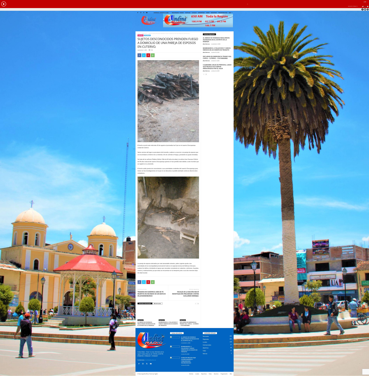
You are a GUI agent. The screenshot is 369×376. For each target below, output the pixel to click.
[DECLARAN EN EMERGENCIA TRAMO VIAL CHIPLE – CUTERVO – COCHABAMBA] (189, 313)
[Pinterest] (148, 55)
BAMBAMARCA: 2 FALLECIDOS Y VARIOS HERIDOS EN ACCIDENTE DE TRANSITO (168, 323)
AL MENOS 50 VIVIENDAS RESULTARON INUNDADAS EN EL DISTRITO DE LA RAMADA (146, 323)
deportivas (206, 348)
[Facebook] (138, 12)
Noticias (187, 12)
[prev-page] (196, 304)
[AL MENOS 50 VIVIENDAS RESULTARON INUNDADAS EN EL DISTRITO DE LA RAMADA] (147, 313)
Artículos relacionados (145, 303)
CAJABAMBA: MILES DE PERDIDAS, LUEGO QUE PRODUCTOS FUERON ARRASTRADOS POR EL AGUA (217, 66)
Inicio (139, 33)
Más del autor (157, 303)
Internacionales (207, 345)
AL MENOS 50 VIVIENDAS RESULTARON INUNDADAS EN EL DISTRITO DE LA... (190, 338)
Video (207, 12)
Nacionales (206, 336)
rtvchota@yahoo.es (150, 360)
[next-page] (198, 304)
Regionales (144, 33)
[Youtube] (147, 12)
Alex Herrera (206, 44)
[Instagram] (141, 12)
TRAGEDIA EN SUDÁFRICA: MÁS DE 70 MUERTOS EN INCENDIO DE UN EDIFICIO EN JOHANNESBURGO (152, 294)
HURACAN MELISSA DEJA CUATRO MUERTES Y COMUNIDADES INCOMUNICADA (188, 360)
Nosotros (214, 12)
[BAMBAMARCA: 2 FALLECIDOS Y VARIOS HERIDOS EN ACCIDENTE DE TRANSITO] (168, 313)
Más (230, 12)
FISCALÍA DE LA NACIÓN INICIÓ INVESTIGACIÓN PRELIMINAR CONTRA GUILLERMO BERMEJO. (185, 294)
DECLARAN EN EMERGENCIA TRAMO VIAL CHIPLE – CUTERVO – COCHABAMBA (189, 323)
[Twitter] (144, 12)
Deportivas (201, 12)
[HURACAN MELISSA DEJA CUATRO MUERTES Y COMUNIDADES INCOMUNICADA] (175, 360)
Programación (222, 12)
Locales (205, 342)
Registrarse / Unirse (178, 12)
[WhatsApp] (153, 55)
